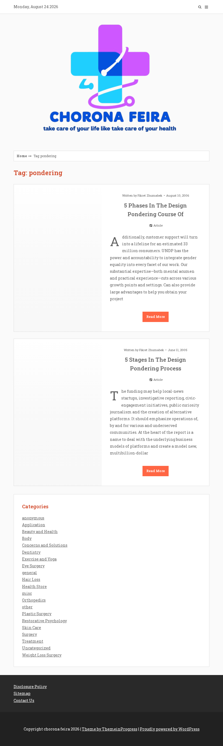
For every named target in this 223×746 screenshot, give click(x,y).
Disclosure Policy (30, 686)
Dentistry (31, 552)
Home (22, 156)
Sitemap (22, 693)
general (29, 572)
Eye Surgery (33, 565)
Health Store (34, 586)
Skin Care (31, 627)
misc (27, 593)
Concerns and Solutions (44, 545)
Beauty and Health (40, 531)
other (27, 606)
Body (27, 538)
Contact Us (24, 700)
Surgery (29, 634)
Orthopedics (34, 600)
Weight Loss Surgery (41, 655)
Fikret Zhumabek (150, 195)
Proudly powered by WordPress (170, 729)
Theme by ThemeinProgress (109, 729)
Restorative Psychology (44, 620)
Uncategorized (36, 648)
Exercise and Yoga (39, 559)
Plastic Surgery (36, 613)
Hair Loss (31, 579)
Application (33, 524)
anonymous (33, 518)
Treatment (32, 641)
